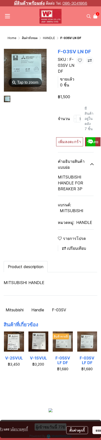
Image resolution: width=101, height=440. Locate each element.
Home (12, 38)
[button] (88, 16)
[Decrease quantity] (75, 118)
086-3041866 (75, 3)
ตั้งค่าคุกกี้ (77, 430)
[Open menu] (7, 16)
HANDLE (49, 38)
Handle (37, 309)
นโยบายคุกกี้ (19, 429)
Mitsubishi (15, 309)
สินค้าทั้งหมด (30, 38)
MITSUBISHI (71, 210)
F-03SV (59, 309)
